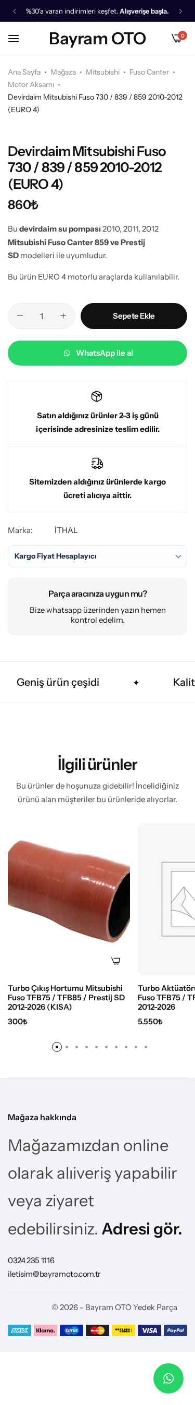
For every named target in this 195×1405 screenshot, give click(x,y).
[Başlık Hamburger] (19, 38)
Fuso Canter (149, 72)
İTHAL (66, 530)
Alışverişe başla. (144, 11)
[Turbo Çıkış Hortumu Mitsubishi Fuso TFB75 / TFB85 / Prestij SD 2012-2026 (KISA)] (69, 899)
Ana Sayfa (24, 72)
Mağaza (63, 72)
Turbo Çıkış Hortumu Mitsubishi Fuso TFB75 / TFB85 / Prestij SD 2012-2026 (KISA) (66, 998)
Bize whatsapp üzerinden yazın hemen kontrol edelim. (98, 615)
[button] (14, 11)
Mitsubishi (103, 72)
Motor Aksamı (31, 84)
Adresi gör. (142, 1229)
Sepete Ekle (134, 316)
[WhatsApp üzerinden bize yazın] (168, 1378)
